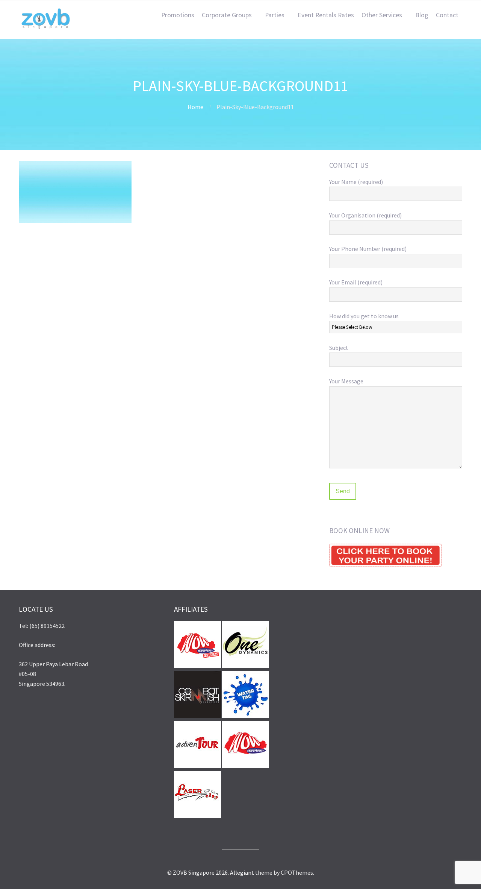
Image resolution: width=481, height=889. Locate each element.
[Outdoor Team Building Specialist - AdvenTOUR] (197, 765)
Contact (447, 15)
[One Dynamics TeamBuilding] (245, 666)
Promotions (177, 15)
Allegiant (242, 872)
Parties (274, 15)
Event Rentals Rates (326, 15)
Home (195, 107)
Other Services (382, 15)
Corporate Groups (227, 15)
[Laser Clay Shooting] (197, 815)
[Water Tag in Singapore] (245, 716)
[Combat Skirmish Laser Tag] (197, 716)
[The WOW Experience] (245, 765)
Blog (421, 15)
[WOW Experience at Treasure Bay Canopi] (197, 666)
